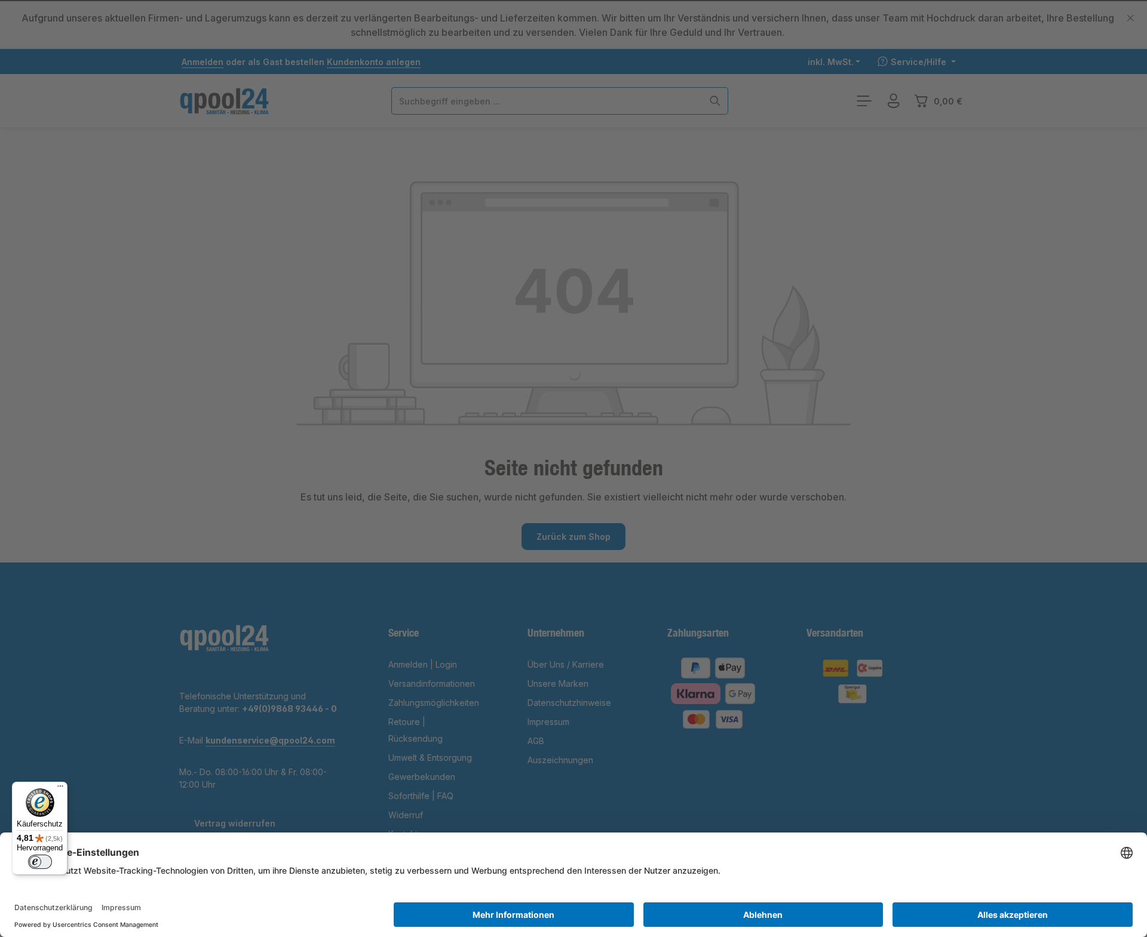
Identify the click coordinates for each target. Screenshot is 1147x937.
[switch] (40, 862)
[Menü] (60, 789)
